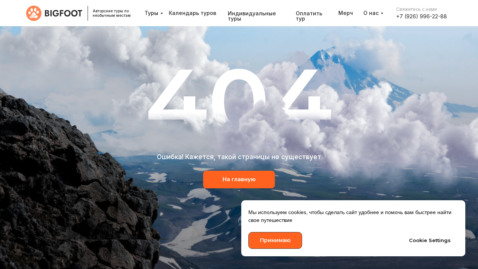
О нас (371, 13)
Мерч (345, 13)
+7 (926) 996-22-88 (421, 16)
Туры (151, 13)
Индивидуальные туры (252, 16)
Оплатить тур (309, 16)
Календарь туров (192, 13)
